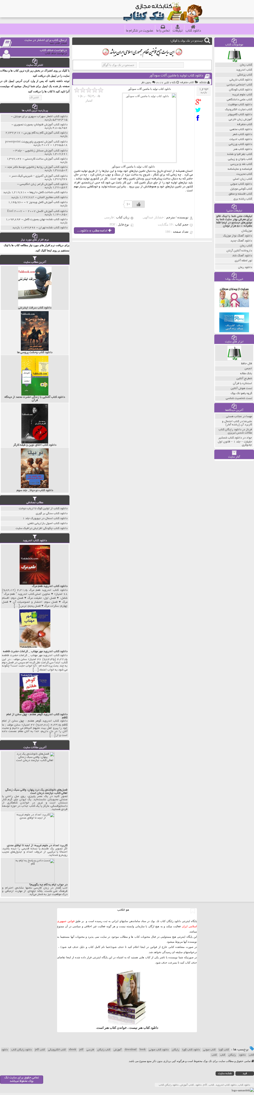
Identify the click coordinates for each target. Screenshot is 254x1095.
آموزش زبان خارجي (240, 119)
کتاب (222, 1055)
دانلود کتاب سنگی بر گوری (51, 513)
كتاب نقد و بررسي (241, 164)
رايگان (232, 1055)
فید (245, 1073)
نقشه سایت (225, 1073)
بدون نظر (146, 82)
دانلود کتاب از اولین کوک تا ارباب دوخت (43, 508)
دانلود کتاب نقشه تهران (53, 227)
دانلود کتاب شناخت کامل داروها (48, 192)
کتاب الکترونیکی (57, 1049)
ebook (72, 1049)
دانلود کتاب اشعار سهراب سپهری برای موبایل (40, 116)
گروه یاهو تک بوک (241, 393)
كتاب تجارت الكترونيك (238, 109)
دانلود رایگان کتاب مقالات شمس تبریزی (235, 431)
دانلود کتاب (193, 31)
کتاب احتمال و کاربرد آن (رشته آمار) (237, 423)
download (130, 1049)
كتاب (214, 1055)
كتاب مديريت (244, 174)
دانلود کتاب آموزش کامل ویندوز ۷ (46, 202)
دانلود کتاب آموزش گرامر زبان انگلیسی (43, 184)
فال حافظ (246, 363)
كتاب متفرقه (187, 82)
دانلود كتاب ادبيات (240, 139)
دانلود (242, 1055)
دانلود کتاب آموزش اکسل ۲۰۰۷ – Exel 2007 (37, 211)
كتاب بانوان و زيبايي (240, 159)
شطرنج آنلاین (244, 378)
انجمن (248, 368)
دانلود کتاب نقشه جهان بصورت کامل (45, 219)
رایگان (175, 1049)
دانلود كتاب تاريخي (240, 79)
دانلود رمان (245, 267)
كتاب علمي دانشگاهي (239, 99)
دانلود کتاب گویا (191, 1049)
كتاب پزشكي (244, 74)
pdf (81, 1049)
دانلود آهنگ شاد (242, 255)
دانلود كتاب (150, 1027)
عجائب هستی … (232, 416)
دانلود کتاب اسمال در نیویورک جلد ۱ (45, 518)
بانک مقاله (246, 373)
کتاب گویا (224, 1049)
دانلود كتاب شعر (242, 134)
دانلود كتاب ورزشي (240, 144)
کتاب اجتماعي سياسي (239, 84)
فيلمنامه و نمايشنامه (240, 169)
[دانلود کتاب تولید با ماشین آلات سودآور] (199, 102)
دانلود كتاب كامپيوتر (240, 114)
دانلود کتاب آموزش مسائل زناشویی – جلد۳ (41, 150)
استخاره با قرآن (242, 383)
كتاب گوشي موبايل (241, 189)
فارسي (90, 1049)
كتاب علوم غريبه (242, 94)
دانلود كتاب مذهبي (241, 129)
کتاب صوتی (209, 1049)
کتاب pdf (40, 1049)
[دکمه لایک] (138, 204)
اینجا (142, 946)
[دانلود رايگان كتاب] (234, 61)
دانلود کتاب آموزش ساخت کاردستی (46, 159)
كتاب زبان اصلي (242, 179)
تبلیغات (178, 31)
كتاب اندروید (244, 69)
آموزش (118, 1049)
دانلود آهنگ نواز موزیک (237, 235)
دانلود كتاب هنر (242, 149)
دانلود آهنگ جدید (241, 240)
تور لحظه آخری (243, 260)
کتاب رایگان (103, 1049)
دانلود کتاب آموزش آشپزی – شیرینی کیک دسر (39, 176)
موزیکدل (246, 230)
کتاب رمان (246, 245)
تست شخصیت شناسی (239, 398)
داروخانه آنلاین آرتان (239, 250)
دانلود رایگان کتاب (21, 1049)
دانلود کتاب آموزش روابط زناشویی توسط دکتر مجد (37, 167)
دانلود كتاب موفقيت (240, 104)
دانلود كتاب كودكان (240, 89)
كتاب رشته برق (242, 198)
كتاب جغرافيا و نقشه (239, 154)
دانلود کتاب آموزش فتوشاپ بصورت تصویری (40, 124)
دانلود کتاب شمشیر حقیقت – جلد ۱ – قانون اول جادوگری (235, 441)
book (143, 1049)
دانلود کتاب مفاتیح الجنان (52, 197)
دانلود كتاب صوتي (241, 184)
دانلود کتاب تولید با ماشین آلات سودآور (176, 76)
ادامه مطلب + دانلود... (92, 231)
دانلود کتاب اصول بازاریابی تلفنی (47, 523)
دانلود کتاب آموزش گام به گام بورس (45, 132)
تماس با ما (163, 31)
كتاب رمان (246, 64)
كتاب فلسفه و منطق (240, 194)
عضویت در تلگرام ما (139, 31)
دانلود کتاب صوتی (159, 1049)
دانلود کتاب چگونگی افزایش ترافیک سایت (41, 528)
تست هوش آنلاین (241, 388)
